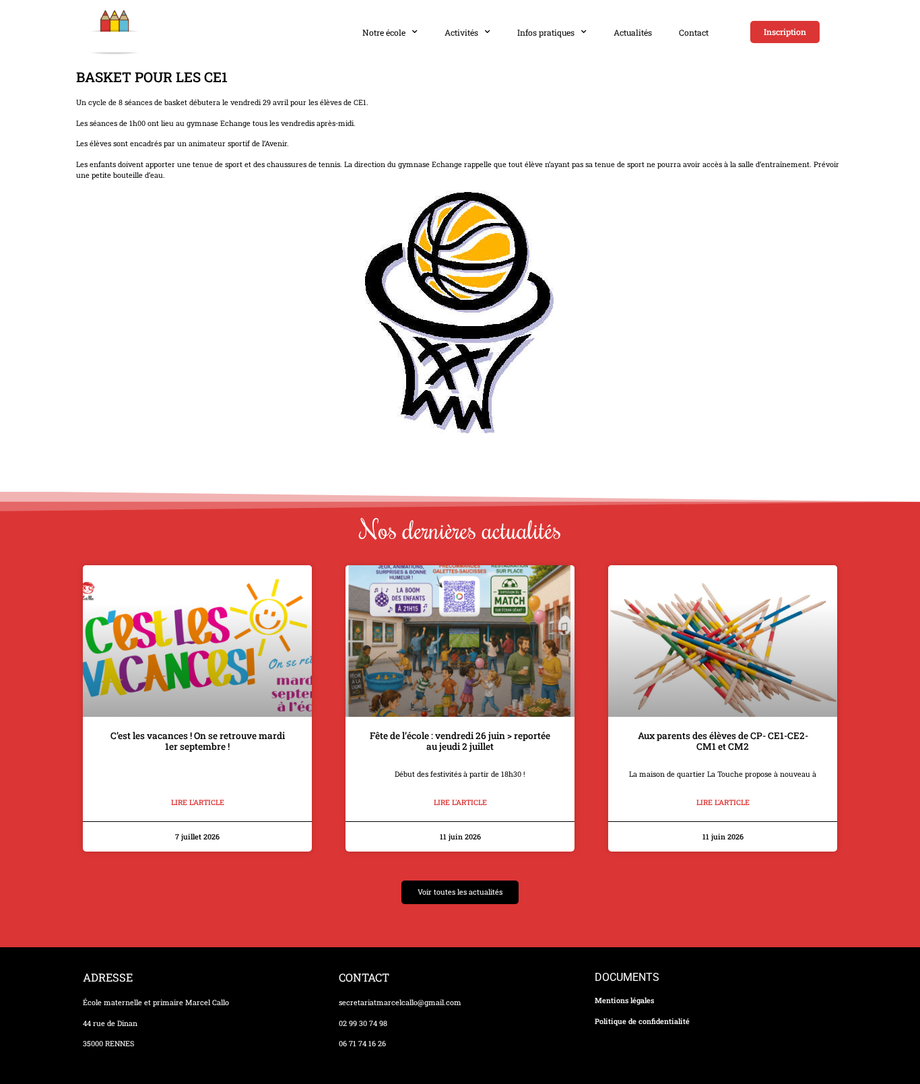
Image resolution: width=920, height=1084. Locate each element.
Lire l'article (197, 802)
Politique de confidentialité (642, 1021)
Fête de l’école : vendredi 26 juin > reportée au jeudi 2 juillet (460, 741)
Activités (461, 32)
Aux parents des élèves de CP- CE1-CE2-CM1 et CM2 (723, 741)
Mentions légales (624, 1000)
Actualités (633, 32)
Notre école (383, 32)
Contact (694, 32)
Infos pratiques (545, 32)
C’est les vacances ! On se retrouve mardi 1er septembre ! (197, 741)
